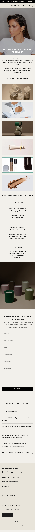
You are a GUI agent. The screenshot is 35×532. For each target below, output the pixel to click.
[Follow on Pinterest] (7, 472)
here (6, 505)
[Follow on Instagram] (2, 472)
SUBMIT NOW (17, 388)
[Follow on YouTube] (12, 472)
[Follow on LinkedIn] (21, 472)
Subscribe (7, 515)
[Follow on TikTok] (16, 472)
